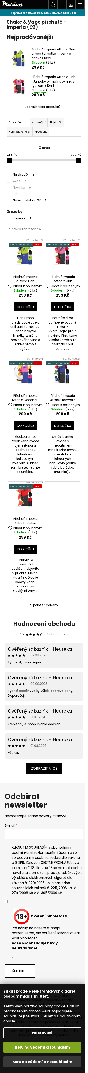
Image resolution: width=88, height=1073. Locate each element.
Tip (18, 194)
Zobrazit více (44, 768)
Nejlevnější (39, 122)
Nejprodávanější (19, 132)
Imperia (22, 218)
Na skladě (24, 174)
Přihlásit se (20, 971)
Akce (19, 181)
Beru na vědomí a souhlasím (42, 1047)
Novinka (22, 187)
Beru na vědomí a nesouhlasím (42, 1061)
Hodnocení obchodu (44, 624)
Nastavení (42, 1032)
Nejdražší (56, 122)
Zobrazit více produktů (42, 107)
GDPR (19, 862)
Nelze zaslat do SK (30, 200)
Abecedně (41, 132)
